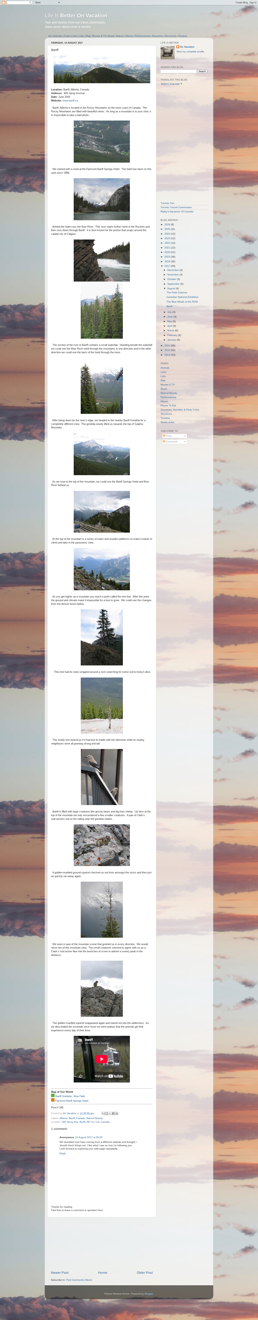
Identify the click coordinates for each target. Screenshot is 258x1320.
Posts (168, 436)
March (171, 330)
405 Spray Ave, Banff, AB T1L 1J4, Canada (86, 1122)
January (172, 339)
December (173, 270)
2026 (167, 224)
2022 (167, 243)
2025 (167, 229)
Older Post (145, 1272)
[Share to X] (110, 1113)
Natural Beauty (94, 1118)
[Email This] (103, 1113)
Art (49, 36)
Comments (171, 441)
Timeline (182, 36)
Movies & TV (99, 36)
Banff (72, 1118)
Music (111, 36)
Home (102, 1272)
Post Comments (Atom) (79, 1280)
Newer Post (59, 1272)
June (170, 316)
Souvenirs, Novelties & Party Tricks (180, 409)
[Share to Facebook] (113, 1113)
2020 (167, 252)
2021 (167, 247)
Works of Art (167, 422)
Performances (142, 36)
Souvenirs (157, 36)
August (171, 288)
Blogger (149, 1293)
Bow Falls (79, 1096)
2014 (167, 355)
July (169, 312)
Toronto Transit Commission (176, 207)
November (173, 274)
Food (67, 36)
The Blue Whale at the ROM (182, 301)
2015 (167, 350)
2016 (167, 345)
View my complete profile (190, 51)
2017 (167, 266)
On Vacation (187, 47)
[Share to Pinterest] (116, 1113)
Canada (80, 1118)
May (170, 321)
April (170, 326)
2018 (167, 261)
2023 (167, 238)
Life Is (76, 15)
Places (129, 36)
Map (88, 36)
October (172, 279)
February (172, 335)
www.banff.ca (70, 100)
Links (74, 36)
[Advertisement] (101, 1244)
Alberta (64, 1118)
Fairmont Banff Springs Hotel (71, 1100)
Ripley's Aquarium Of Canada (177, 211)
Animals (57, 36)
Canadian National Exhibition (183, 297)
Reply (62, 1153)
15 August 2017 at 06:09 (88, 1137)
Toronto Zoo (167, 203)
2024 (167, 233)
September (173, 284)
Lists (81, 36)
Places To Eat (168, 405)
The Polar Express (177, 292)
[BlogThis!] (106, 1113)
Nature (120, 36)
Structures (170, 36)
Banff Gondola (63, 1096)
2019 (167, 256)
